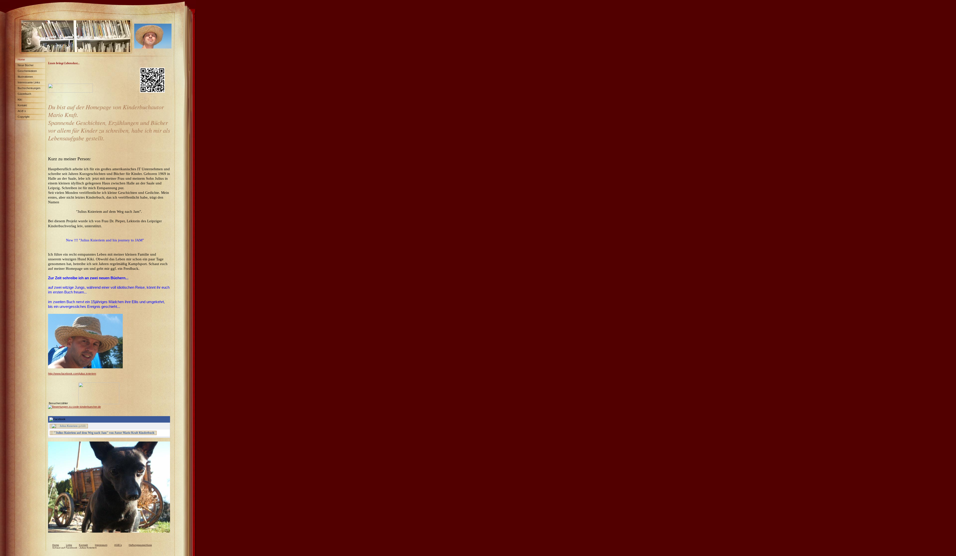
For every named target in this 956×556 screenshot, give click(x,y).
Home (21, 59)
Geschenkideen (27, 70)
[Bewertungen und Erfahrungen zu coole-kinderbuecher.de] (74, 406)
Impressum (101, 545)
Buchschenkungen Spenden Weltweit (27, 89)
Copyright (23, 116)
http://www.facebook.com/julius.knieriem (72, 373)
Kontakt (22, 105)
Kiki (20, 99)
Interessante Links (29, 82)
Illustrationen (25, 76)
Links (69, 545)
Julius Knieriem (69, 425)
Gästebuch (24, 93)
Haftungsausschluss (140, 545)
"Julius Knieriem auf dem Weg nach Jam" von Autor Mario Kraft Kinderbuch (104, 433)
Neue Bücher (26, 65)
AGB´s (22, 111)
